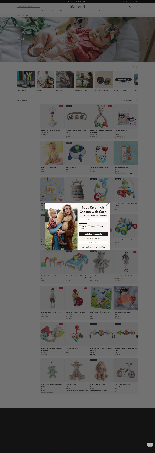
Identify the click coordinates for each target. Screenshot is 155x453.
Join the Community (93, 234)
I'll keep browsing (93, 242)
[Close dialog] (107, 204)
